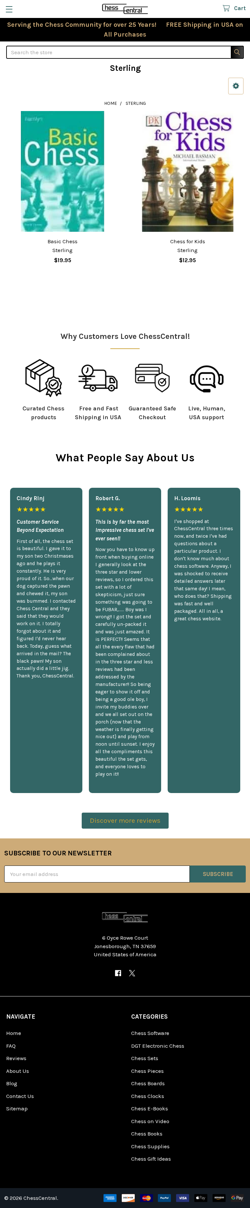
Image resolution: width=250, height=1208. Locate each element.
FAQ (11, 1045)
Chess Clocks (147, 1096)
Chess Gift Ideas (151, 1158)
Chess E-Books (149, 1108)
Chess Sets (144, 1058)
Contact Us (20, 1096)
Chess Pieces (147, 1071)
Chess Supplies (150, 1146)
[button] (235, 86)
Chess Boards (148, 1083)
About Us (17, 1071)
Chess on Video (150, 1121)
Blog (11, 1083)
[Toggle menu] (9, 9)
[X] (132, 973)
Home (13, 1033)
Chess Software (150, 1033)
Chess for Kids (187, 241)
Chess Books (146, 1133)
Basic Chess (62, 241)
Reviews (16, 1058)
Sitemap (17, 1108)
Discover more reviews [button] (125, 820)
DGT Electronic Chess (157, 1045)
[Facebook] (118, 973)
